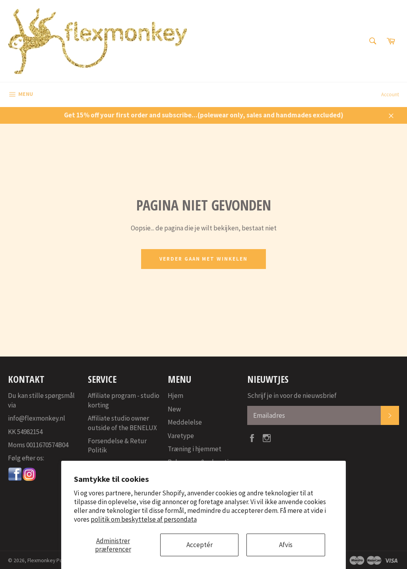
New (174, 409)
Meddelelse (185, 422)
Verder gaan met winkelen (203, 258)
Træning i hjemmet (194, 448)
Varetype (181, 435)
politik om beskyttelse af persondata (144, 519)
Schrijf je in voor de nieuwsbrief (292, 395)
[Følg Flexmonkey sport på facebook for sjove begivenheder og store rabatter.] (15, 479)
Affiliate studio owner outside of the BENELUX (122, 423)
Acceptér (199, 544)
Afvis (286, 544)
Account (390, 94)
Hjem (175, 395)
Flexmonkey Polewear (52, 560)
